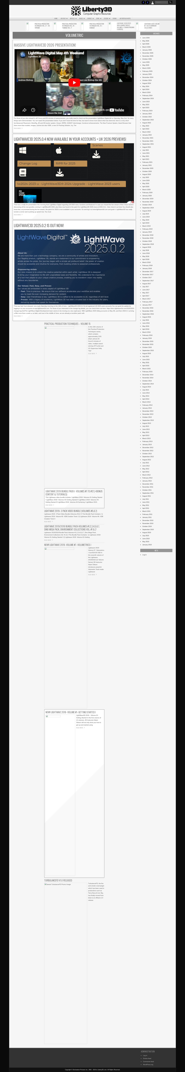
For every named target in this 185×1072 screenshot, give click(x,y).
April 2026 (145, 44)
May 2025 (145, 65)
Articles (72, 18)
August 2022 (146, 123)
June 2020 (146, 180)
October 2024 (147, 80)
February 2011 (147, 514)
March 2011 (146, 511)
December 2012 (147, 447)
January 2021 (147, 165)
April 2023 (145, 107)
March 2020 (146, 189)
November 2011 (147, 487)
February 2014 (147, 405)
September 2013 (148, 420)
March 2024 (146, 92)
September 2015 (148, 350)
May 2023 (145, 104)
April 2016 (145, 329)
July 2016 (145, 320)
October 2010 (147, 526)
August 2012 (146, 460)
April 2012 (145, 472)
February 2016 (147, 335)
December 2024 (147, 77)
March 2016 (146, 332)
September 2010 (148, 529)
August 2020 (146, 174)
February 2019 (147, 229)
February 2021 (147, 162)
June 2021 (146, 153)
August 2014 (146, 387)
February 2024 (147, 95)
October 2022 (147, 117)
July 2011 (145, 499)
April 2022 (145, 129)
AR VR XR (63, 18)
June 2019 (146, 217)
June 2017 (146, 290)
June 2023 (146, 101)
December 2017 (147, 271)
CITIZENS (106, 18)
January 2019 (147, 232)
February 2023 (147, 110)
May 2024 (145, 86)
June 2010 (146, 538)
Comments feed (148, 1061)
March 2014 (146, 402)
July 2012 (145, 463)
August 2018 (146, 247)
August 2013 (146, 423)
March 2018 (146, 262)
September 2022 (148, 120)
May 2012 (145, 469)
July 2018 (145, 250)
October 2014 (147, 381)
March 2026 (146, 47)
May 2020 (145, 183)
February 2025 (147, 71)
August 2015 (146, 353)
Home (55, 18)
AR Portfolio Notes (125, 18)
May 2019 (145, 220)
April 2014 (145, 399)
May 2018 (145, 256)
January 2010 (147, 545)
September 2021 (148, 144)
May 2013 (145, 432)
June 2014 (146, 393)
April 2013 (145, 435)
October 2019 (147, 205)
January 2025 (147, 74)
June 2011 (145, 502)
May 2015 (145, 362)
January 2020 (147, 195)
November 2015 (147, 344)
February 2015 (147, 371)
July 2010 (145, 535)
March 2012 (146, 475)
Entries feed (147, 1058)
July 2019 (145, 214)
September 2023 (148, 98)
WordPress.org (148, 1064)
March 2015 (146, 368)
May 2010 (145, 541)
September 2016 (148, 314)
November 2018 (147, 238)
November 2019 (147, 202)
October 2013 (147, 417)
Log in (144, 555)
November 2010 (147, 523)
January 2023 (147, 113)
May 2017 (145, 293)
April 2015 (145, 365)
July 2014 (145, 390)
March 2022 (146, 132)
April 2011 (145, 508)
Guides (81, 18)
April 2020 (145, 186)
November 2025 (147, 56)
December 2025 (147, 53)
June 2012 (146, 466)
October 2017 (147, 277)
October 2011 (147, 490)
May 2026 (145, 41)
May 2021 (145, 156)
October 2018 (147, 241)
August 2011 (146, 496)
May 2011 (145, 505)
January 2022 (147, 135)
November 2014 (147, 378)
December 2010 (147, 520)
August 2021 (146, 147)
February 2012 (147, 478)
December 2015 (147, 341)
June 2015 (146, 359)
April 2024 (145, 89)
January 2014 (147, 408)
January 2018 (147, 268)
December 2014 (147, 375)
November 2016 (147, 311)
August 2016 (146, 317)
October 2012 (147, 453)
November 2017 (147, 274)
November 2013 (147, 414)
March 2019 (146, 226)
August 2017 (146, 283)
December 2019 (147, 198)
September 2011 (148, 493)
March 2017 (146, 299)
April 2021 (145, 159)
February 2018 (147, 265)
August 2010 (146, 532)
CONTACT (89, 18)
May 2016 (145, 326)
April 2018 (145, 259)
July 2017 (145, 286)
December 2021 (147, 138)
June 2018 (146, 253)
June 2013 (146, 429)
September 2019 (148, 208)
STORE (97, 18)
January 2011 (147, 517)
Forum (114, 18)
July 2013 (145, 426)
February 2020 (147, 192)
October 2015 (147, 347)
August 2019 (146, 211)
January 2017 (147, 305)
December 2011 (147, 484)
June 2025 (146, 62)
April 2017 (145, 296)
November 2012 (147, 450)
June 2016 (146, 323)
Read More (17, 128)
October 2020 (147, 171)
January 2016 (147, 338)
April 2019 (145, 223)
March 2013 (146, 438)
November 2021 (147, 141)
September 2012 (148, 456)
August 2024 (146, 83)
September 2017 (148, 280)
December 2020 (147, 168)
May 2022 (145, 126)
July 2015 (145, 356)
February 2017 (147, 302)
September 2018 (148, 244)
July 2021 (145, 150)
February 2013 (147, 441)
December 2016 (147, 308)
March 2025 (146, 68)
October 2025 (147, 59)
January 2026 (147, 50)
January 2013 (147, 444)
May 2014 (145, 396)
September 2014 (148, 384)
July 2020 (145, 177)
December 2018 (147, 235)
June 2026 (146, 38)
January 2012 (147, 481)
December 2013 (147, 411)
